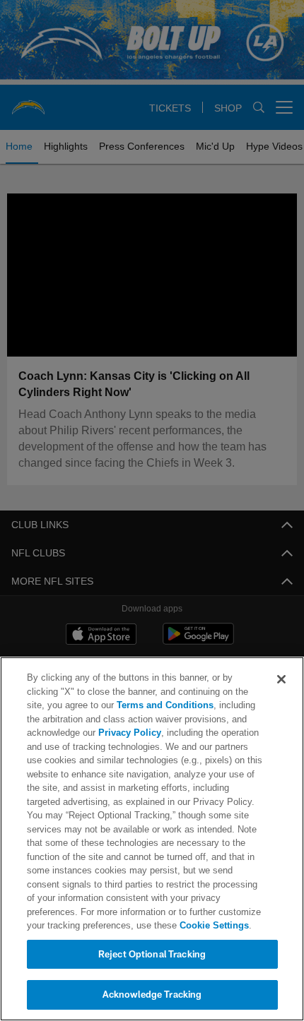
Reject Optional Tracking (152, 954)
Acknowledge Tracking (152, 994)
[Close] (281, 679)
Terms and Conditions (124, 704)
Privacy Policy (128, 732)
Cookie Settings (154, 925)
